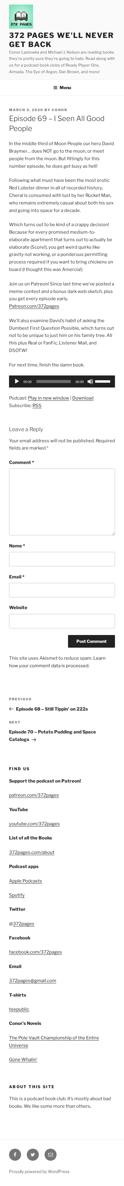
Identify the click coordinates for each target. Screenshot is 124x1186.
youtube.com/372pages (34, 823)
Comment (21, 462)
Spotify (17, 895)
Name (17, 546)
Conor (59, 110)
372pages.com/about (31, 852)
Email (16, 577)
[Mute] (90, 381)
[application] (62, 381)
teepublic (19, 1009)
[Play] (17, 381)
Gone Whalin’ (23, 1059)
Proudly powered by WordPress (39, 1171)
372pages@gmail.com (32, 980)
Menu (65, 87)
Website (18, 607)
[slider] (103, 380)
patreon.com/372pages (34, 795)
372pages (23, 923)
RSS (37, 405)
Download (83, 398)
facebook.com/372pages (35, 952)
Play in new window (48, 398)
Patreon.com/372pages (34, 306)
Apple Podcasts (25, 881)
